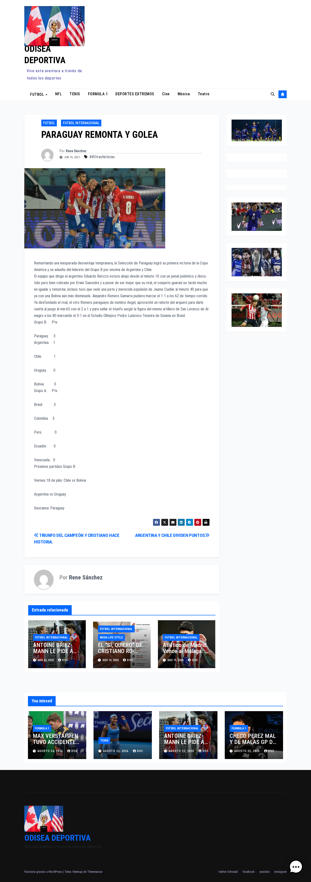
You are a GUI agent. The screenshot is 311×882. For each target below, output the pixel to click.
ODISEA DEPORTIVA (57, 838)
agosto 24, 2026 (50, 751)
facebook (249, 871)
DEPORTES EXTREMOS (134, 94)
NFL (58, 94)
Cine (166, 94)
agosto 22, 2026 (116, 751)
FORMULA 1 (98, 94)
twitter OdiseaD (228, 871)
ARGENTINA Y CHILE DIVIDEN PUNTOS (170, 535)
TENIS (74, 94)
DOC (65, 660)
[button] (273, 94)
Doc (130, 660)
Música (184, 94)
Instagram (280, 871)
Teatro (204, 94)
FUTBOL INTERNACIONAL (81, 123)
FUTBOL (37, 94)
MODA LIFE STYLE (111, 637)
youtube (264, 871)
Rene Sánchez (76, 151)
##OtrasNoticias (102, 157)
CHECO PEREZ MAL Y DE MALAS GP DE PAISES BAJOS (253, 742)
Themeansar (95, 871)
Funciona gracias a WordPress (43, 871)
